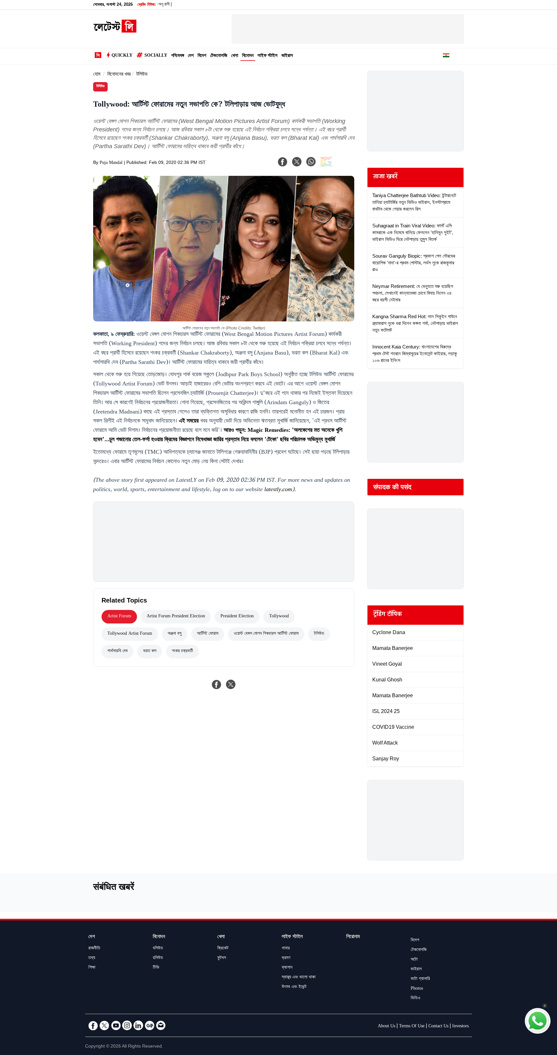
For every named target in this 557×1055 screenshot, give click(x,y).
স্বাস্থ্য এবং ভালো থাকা (299, 977)
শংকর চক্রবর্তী (182, 651)
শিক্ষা (91, 968)
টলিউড (142, 75)
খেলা (234, 56)
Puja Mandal (111, 163)
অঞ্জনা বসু (174, 634)
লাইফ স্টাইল (268, 56)
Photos (417, 989)
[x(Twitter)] (297, 161)
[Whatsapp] (311, 161)
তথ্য (91, 958)
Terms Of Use (412, 1026)
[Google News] (149, 1025)
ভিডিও (415, 998)
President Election (237, 616)
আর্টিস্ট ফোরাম (207, 634)
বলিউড (158, 948)
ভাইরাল (287, 56)
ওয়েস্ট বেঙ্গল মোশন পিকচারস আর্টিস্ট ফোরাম (266, 634)
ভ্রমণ (286, 958)
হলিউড (158, 958)
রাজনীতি (94, 948)
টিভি (156, 968)
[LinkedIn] (138, 1025)
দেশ (191, 56)
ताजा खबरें (385, 177)
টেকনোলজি (218, 56)
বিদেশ (202, 56)
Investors (460, 1026)
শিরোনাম (353, 937)
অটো (414, 960)
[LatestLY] (114, 31)
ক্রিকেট (223, 948)
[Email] (161, 1025)
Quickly (122, 56)
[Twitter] (104, 1025)
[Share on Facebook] (216, 684)
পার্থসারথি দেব (117, 651)
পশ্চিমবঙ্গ (177, 56)
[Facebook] (283, 161)
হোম (96, 75)
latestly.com (278, 490)
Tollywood (279, 616)
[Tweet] (231, 684)
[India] (446, 56)
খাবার (286, 948)
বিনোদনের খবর (119, 75)
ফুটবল (221, 958)
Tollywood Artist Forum (129, 634)
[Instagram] (127, 1025)
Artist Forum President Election (176, 616)
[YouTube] (116, 1025)
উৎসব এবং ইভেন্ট (294, 987)
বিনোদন (248, 56)
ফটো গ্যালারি (420, 979)
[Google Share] (336, 165)
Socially (155, 56)
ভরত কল (149, 651)
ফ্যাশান (287, 968)
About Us (386, 1026)
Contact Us (438, 1026)
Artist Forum (119, 616)
